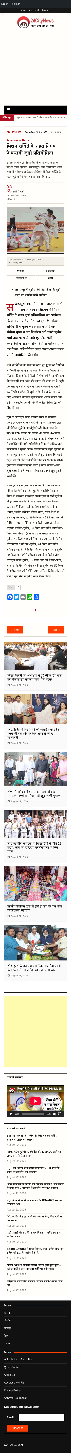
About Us (9, 1374)
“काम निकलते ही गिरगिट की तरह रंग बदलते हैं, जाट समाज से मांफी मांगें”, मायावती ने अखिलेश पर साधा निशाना (35, 1186)
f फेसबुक (20, 271)
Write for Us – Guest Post (18, 1359)
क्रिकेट (7, 1320)
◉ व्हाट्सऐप (50, 271)
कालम (7, 1312)
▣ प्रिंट (50, 278)
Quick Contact (12, 1367)
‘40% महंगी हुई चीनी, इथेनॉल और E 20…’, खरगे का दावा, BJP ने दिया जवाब (34, 1154)
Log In (4, 3)
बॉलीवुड (7, 1328)
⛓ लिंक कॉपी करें (20, 278)
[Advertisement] (35, 66)
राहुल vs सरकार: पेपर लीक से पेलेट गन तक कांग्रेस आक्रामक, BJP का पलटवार (32, 1138)
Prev (16, 629)
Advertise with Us (14, 1382)
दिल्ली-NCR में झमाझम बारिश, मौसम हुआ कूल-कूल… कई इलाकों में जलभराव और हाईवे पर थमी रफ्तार (34, 1267)
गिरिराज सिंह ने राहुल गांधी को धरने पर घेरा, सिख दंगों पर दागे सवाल (34, 1219)
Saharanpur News (36, 132)
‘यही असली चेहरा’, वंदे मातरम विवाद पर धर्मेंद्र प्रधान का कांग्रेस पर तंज (34, 1235)
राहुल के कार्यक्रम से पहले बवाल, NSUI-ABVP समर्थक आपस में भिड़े (34, 1203)
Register (15, 3)
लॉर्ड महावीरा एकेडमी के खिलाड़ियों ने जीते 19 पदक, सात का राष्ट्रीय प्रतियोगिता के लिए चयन (34, 847)
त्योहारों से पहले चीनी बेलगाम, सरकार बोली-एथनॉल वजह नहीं (34, 1283)
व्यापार (7, 1343)
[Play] (11, 1114)
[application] (35, 1101)
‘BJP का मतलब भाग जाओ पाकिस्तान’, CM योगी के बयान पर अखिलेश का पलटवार (33, 1170)
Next (54, 629)
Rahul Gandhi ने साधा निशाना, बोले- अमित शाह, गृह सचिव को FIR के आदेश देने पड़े (35, 1251)
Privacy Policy (12, 1390)
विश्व (6, 1335)
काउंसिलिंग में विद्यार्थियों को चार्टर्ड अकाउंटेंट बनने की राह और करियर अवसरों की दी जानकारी (33, 733)
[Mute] (54, 1114)
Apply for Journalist (15, 1398)
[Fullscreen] (60, 1114)
